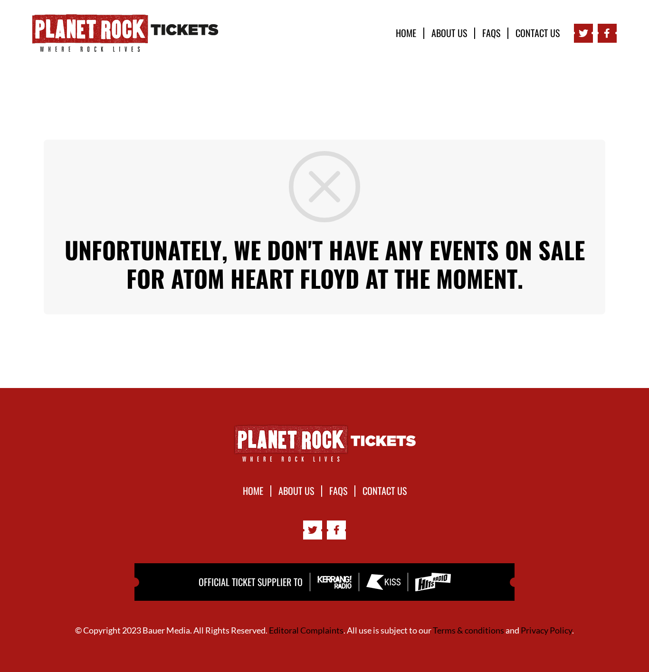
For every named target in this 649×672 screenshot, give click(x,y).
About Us (449, 33)
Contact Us (537, 33)
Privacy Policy (546, 630)
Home (406, 33)
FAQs (491, 33)
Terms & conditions (468, 630)
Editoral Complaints (306, 630)
